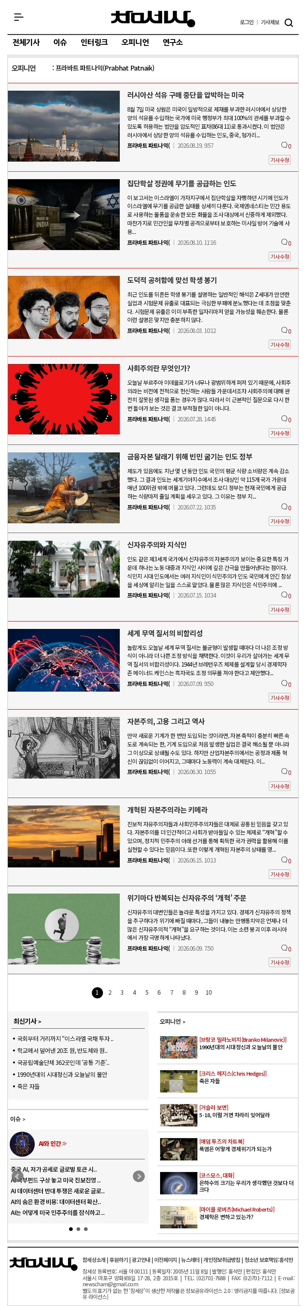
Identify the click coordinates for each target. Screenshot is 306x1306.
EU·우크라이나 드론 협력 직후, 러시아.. (57, 1179)
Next (139, 1176)
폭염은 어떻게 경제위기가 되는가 (235, 1145)
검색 (289, 23)
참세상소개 (93, 1259)
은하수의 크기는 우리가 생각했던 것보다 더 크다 (246, 1182)
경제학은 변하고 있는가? (236, 1213)
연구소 (173, 42)
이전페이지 (165, 1259)
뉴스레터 (190, 1259)
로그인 (247, 22)
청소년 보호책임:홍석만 (268, 1259)
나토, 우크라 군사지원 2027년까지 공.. (56, 1190)
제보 (270, 22)
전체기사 (26, 42)
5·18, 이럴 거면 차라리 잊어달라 (234, 1111)
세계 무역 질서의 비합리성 (165, 633)
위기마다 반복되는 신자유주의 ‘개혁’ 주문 (187, 897)
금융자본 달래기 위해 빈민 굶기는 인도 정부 (189, 456)
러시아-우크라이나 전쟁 (67, 1143)
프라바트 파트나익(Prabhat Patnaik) (105, 67)
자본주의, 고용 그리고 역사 (165, 721)
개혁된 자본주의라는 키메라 (167, 809)
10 (209, 992)
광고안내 (141, 1259)
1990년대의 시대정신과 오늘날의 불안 (62, 1074)
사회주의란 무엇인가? (158, 368)
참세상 (153, 19)
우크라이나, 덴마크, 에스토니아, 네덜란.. (59, 1201)
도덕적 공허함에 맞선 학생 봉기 (172, 280)
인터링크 (94, 42)
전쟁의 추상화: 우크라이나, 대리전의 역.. (59, 1169)
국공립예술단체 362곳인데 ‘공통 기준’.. (63, 1062)
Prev (18, 1176)
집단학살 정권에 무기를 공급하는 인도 (181, 183)
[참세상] (44, 1264)
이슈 (60, 42)
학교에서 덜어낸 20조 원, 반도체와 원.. (62, 1050)
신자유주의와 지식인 (157, 544)
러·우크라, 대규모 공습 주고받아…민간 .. (59, 1212)
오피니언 (135, 42)
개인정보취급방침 (221, 1259)
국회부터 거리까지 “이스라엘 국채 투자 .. (65, 1038)
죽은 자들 (28, 1086)
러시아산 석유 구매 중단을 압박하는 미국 (185, 95)
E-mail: (286, 1278)
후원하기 (118, 1259)
